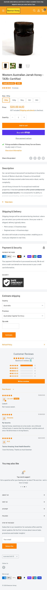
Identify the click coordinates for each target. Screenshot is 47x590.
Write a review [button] (23, 381)
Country (5, 301)
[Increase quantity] (24, 117)
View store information (13, 150)
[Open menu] (3, 11)
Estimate (8, 335)
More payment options (23, 138)
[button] (14, 365)
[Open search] (34, 10)
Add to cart (23, 125)
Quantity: (5, 117)
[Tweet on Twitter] (39, 158)
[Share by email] (43, 158)
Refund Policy (7, 345)
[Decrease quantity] (12, 117)
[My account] (38, 10)
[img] (7, 395)
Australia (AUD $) (8, 556)
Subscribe (9, 546)
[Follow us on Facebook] (3, 567)
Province (5, 311)
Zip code (5, 321)
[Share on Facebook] (30, 158)
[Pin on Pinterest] (35, 158)
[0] (43, 10)
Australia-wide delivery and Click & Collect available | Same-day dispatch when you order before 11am (23, 3)
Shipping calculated (27, 110)
